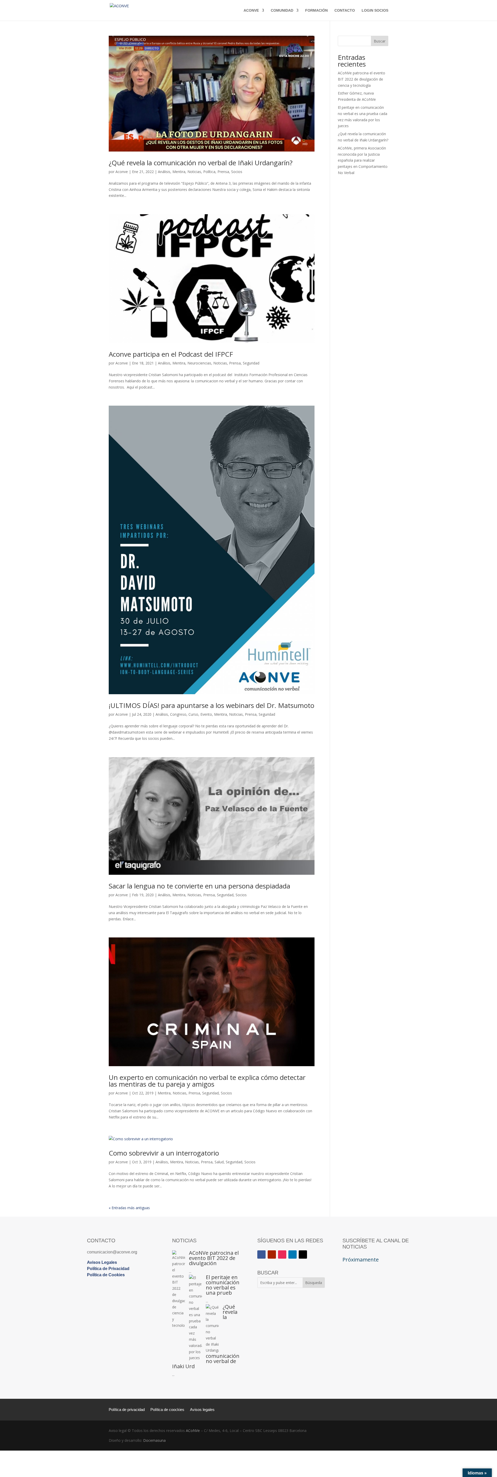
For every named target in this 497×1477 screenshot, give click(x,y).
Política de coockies (167, 1410)
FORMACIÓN (316, 10)
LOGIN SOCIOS (375, 10)
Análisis (164, 171)
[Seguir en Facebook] (261, 1254)
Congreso (178, 714)
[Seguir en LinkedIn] (292, 1254)
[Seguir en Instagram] (282, 1254)
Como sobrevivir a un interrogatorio (164, 1153)
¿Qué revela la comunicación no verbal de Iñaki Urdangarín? (201, 162)
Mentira (178, 171)
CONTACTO (344, 10)
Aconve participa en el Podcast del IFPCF (171, 354)
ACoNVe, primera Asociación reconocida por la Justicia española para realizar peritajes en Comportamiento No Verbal (363, 160)
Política (209, 171)
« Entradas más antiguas (129, 1207)
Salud (219, 1161)
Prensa (223, 171)
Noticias (194, 171)
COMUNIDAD (282, 10)
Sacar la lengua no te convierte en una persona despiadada (199, 886)
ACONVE (251, 10)
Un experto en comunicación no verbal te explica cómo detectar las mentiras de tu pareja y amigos (207, 1081)
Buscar (379, 41)
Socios (236, 171)
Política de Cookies (106, 1275)
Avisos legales (202, 1410)
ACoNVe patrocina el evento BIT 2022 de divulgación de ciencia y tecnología (361, 79)
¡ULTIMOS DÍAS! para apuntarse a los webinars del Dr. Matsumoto (211, 705)
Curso (193, 714)
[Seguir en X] (303, 1254)
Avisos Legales (102, 1262)
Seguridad (251, 363)
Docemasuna (154, 1440)
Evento (206, 714)
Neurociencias (199, 363)
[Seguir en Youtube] (272, 1254)
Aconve (121, 171)
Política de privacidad (127, 1410)
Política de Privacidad (108, 1268)
